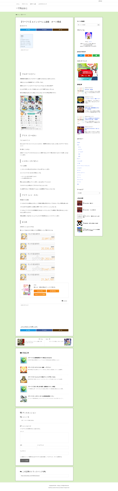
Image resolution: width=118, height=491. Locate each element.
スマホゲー (79, 168)
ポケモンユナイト (81, 172)
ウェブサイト (23, 450)
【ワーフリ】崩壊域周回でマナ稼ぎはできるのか (40, 357)
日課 (79, 156)
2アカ (79, 147)
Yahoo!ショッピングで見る (40, 294)
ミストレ (79, 174)
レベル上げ (80, 151)
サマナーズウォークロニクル (83, 165)
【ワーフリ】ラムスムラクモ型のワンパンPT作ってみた (42, 377)
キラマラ (80, 149)
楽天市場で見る (53, 290)
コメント (22, 431)
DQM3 (78, 142)
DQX (78, 144)
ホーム (18, 14)
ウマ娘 (78, 163)
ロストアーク (80, 179)
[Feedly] (96, 55)
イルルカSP (79, 161)
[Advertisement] (33, 59)
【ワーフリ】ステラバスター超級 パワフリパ (39, 367)
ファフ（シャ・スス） (26, 44)
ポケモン (79, 170)
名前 (21, 445)
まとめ (23, 46)
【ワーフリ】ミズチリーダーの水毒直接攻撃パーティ (41, 396)
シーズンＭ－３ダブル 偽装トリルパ (92, 98)
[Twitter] (81, 55)
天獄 (79, 154)
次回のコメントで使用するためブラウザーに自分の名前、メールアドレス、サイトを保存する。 (42, 456)
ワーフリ (24, 14)
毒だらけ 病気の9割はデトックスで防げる (44, 287)
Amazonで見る (40, 290)
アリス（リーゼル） (26, 41)
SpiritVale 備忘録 (89, 89)
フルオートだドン (25, 39)
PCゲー (78, 158)
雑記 (78, 184)
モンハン (79, 177)
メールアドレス (40, 445)
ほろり (90, 41)
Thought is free (66, 487)
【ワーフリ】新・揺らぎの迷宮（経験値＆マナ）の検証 (41, 386)
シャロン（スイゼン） (26, 43)
